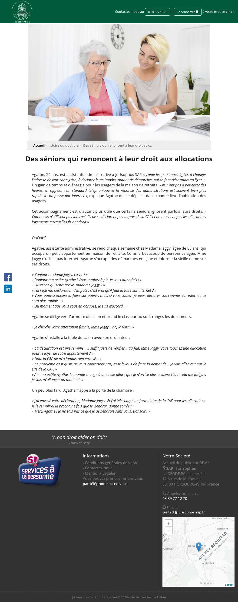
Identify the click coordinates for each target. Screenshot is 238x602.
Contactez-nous (98, 467)
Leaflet (229, 584)
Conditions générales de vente (111, 462)
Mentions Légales (100, 473)
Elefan (161, 597)
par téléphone (95, 483)
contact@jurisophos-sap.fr (183, 512)
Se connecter (186, 12)
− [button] (168, 530)
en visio (121, 483)
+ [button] (168, 523)
